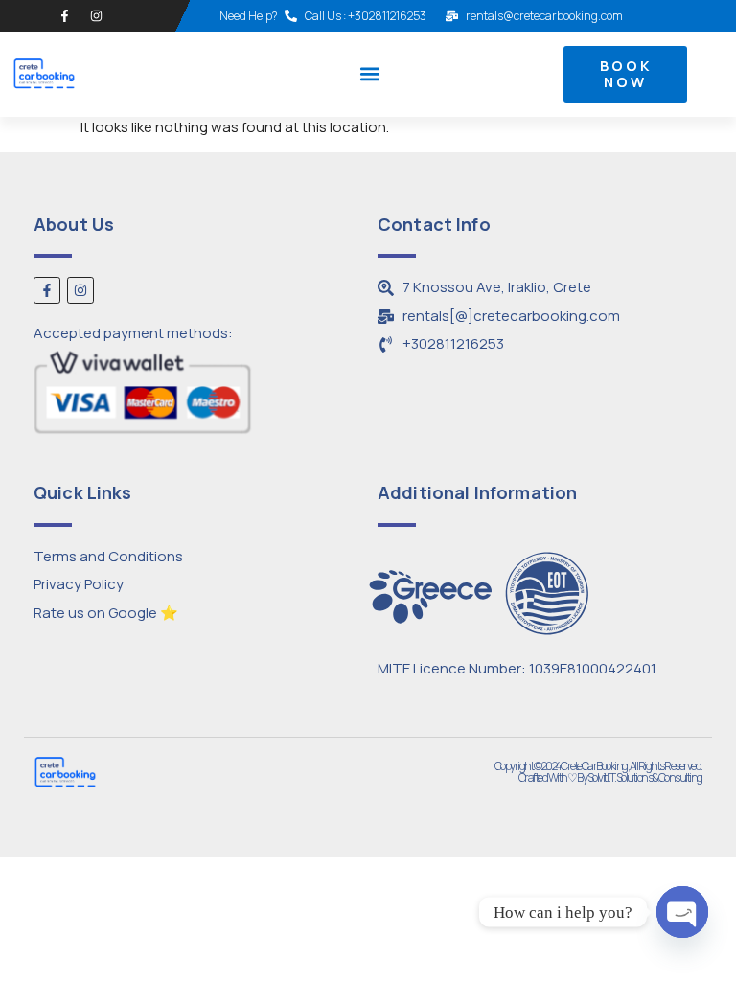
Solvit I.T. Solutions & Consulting (644, 777)
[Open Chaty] (682, 912)
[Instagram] (96, 16)
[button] (370, 74)
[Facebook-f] (64, 16)
